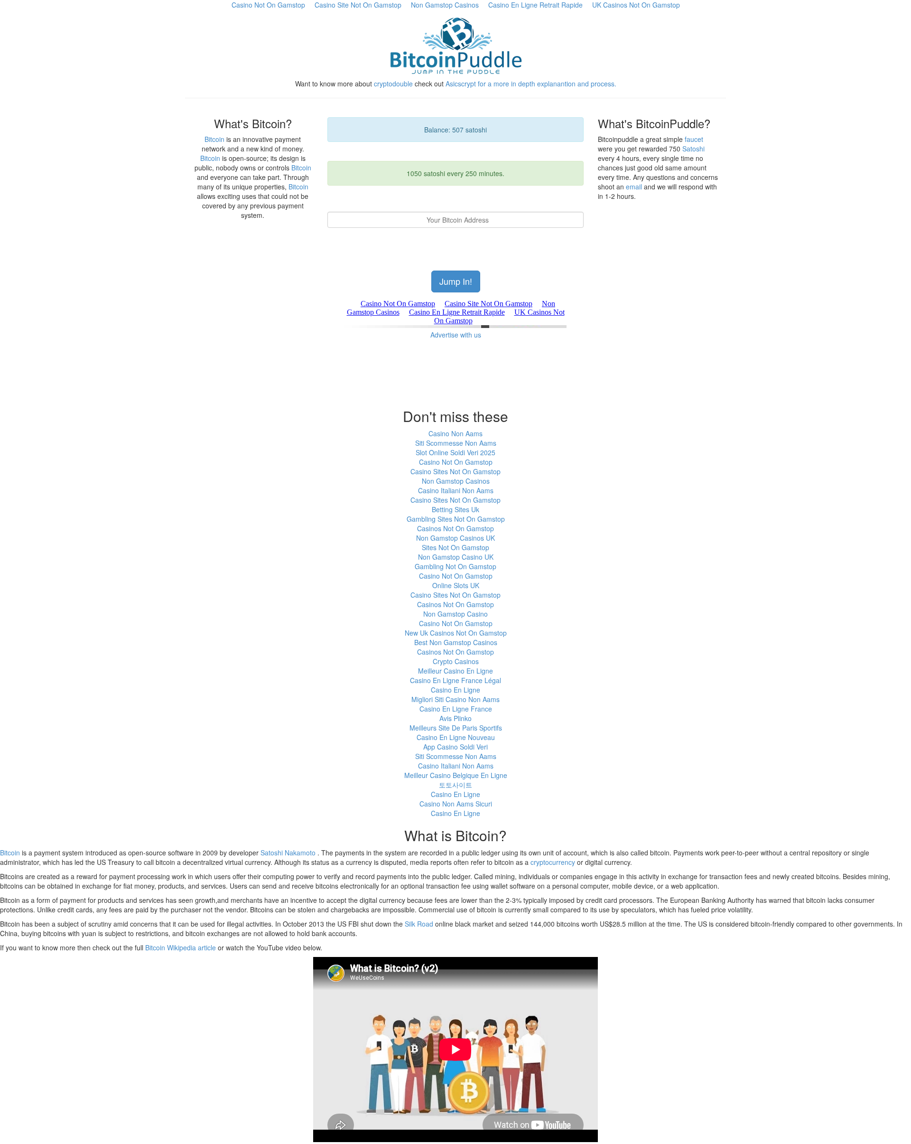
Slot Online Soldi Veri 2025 (455, 452)
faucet (694, 139)
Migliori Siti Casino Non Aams (455, 699)
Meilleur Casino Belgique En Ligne (455, 775)
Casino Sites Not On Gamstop (455, 471)
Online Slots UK (455, 585)
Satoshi (693, 148)
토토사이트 (455, 784)
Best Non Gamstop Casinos (455, 642)
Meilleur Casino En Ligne (455, 670)
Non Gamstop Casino (455, 614)
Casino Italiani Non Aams (455, 490)
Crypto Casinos (456, 661)
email (634, 186)
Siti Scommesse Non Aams (455, 443)
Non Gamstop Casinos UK (455, 538)
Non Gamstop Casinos (456, 481)
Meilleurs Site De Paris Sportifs (455, 727)
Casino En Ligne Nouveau (456, 737)
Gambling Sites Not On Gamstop (456, 519)
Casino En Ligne (455, 689)
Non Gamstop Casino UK (455, 557)
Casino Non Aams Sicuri (455, 803)
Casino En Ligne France (455, 708)
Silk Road (419, 923)
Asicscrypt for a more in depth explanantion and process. (531, 83)
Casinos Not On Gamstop (455, 528)
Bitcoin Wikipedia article (180, 947)
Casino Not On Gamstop (456, 462)
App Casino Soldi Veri (455, 746)
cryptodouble (393, 83)
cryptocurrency (552, 862)
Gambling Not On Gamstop (455, 566)
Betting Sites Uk (455, 509)
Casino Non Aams (455, 433)
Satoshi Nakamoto (288, 852)
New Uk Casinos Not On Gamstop (456, 633)
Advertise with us (455, 334)
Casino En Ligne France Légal (455, 680)
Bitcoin (214, 139)
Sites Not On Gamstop (455, 547)
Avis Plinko (455, 718)
